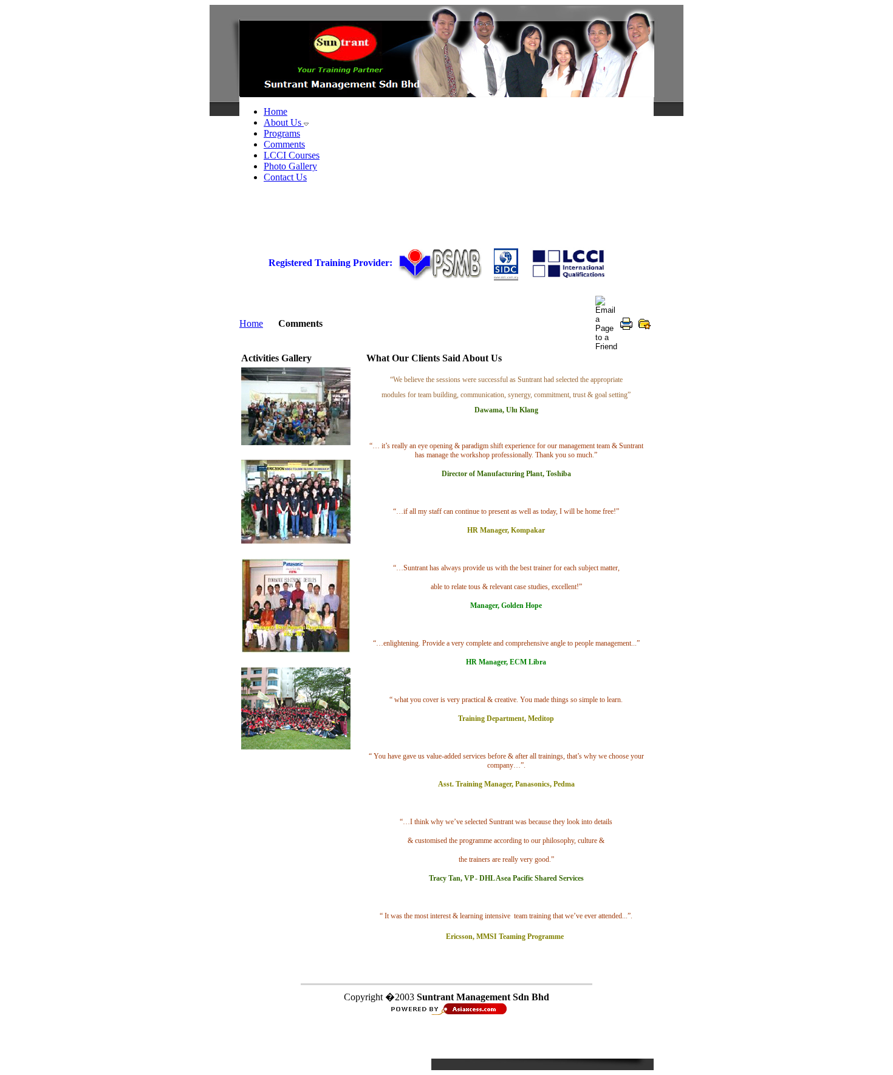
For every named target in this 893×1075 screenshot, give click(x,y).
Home (251, 323)
